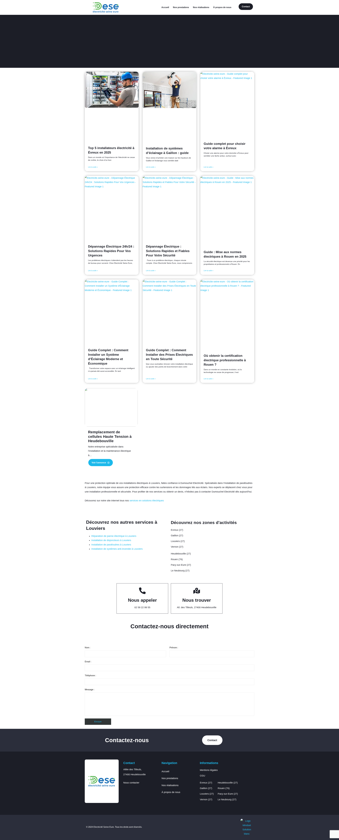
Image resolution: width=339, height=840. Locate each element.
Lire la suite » (93, 167)
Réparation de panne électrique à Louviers (113, 536)
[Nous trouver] (196, 590)
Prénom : (174, 647)
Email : (88, 661)
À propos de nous (222, 7)
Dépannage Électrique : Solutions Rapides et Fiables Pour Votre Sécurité (167, 251)
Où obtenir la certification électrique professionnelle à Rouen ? (225, 360)
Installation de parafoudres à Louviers (111, 544)
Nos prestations (181, 7)
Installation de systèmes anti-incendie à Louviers (117, 549)
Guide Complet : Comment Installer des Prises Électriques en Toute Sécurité (169, 354)
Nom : (87, 647)
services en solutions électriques (147, 500)
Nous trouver (196, 600)
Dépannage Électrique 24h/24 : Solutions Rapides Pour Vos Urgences (111, 251)
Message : (89, 689)
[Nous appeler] (142, 590)
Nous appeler (142, 600)
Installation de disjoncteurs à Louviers (111, 540)
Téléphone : (90, 675)
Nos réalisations (201, 7)
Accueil (165, 7)
